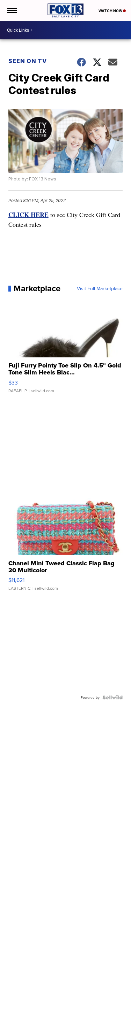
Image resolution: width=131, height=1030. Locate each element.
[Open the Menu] (11, 10)
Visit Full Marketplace (100, 288)
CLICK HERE (28, 214)
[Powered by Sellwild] (112, 697)
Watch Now (111, 11)
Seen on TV (27, 60)
